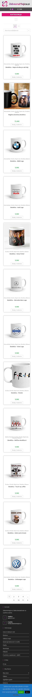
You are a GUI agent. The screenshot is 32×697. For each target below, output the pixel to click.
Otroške (17, 64)
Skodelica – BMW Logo (17, 161)
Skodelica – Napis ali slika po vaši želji (17, 67)
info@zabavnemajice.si (15, 623)
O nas (4, 664)
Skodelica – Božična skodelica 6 (16, 440)
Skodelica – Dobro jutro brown (17, 533)
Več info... (16, 695)
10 (18, 600)
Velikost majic (7, 638)
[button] (16, 19)
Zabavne (17, 65)
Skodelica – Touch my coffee (17, 486)
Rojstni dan (22, 64)
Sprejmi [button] (21, 692)
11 (23, 600)
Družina (12, 64)
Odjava (5, 676)
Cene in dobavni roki (9, 632)
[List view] (18, 26)
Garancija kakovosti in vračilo (11, 642)
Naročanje (6, 648)
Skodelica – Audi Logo (17, 207)
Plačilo (5, 645)
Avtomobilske (7, 64)
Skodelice (27, 64)
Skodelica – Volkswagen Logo (17, 579)
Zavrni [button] (27, 692)
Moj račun (6, 673)
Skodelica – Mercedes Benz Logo (17, 300)
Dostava (5, 635)
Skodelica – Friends (17, 393)
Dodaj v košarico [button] (17, 77)
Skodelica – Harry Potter (17, 254)
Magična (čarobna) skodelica (17, 115)
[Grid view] (14, 26)
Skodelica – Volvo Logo (17, 346)
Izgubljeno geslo (7, 679)
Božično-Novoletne (9, 437)
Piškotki (5, 652)
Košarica (5, 683)
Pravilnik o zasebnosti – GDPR (11, 655)
